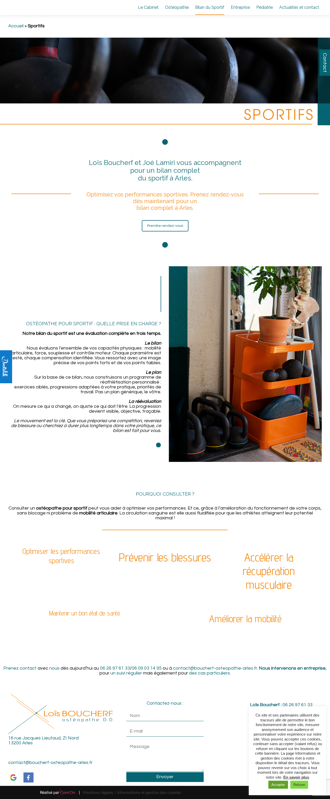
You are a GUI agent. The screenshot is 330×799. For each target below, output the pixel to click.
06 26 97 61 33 (115, 668)
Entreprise (240, 7)
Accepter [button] (278, 785)
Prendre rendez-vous (165, 226)
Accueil (15, 25)
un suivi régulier (126, 673)
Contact (324, 62)
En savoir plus (296, 777)
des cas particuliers (209, 673)
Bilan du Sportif (209, 7)
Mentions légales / (99, 792)
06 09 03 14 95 (147, 668)
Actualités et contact (299, 7)
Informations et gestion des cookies (149, 792)
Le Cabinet (148, 7)
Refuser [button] (299, 785)
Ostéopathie (177, 7)
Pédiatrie (264, 7)
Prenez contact (20, 668)
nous (54, 668)
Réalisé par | (60, 792)
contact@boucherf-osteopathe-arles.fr (215, 668)
